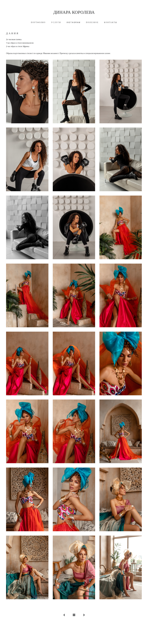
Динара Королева (74, 12)
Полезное (92, 22)
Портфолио (38, 22)
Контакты (110, 22)
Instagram (73, 22)
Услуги (56, 22)
